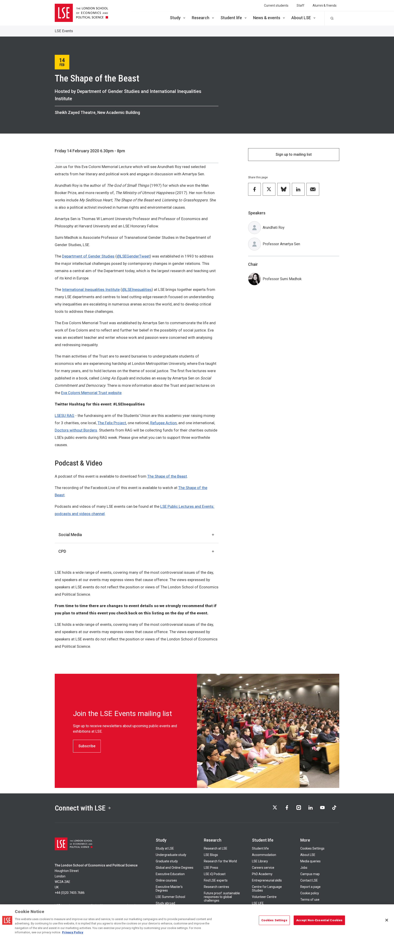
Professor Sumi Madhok (282, 279)
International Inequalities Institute (91, 289)
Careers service (263, 867)
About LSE (301, 17)
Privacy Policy (72, 932)
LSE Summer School (170, 897)
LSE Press (211, 867)
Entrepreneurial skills (267, 880)
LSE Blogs (211, 855)
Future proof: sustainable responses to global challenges (222, 896)
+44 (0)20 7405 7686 (70, 893)
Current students (276, 5)
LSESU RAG (64, 415)
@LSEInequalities (137, 289)
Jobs (303, 867)
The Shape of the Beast (167, 476)
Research (200, 17)
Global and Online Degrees (174, 867)
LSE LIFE (258, 903)
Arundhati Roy (274, 227)
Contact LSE (309, 880)
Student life (231, 17)
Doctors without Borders (76, 430)
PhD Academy (262, 874)
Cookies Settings (312, 848)
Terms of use (309, 899)
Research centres (216, 887)
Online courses (166, 880)
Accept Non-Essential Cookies (319, 920)
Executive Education (170, 874)
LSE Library (260, 861)
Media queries (310, 861)
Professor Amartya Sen (281, 244)
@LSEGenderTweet (133, 256)
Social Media (70, 534)
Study (175, 17)
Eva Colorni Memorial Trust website (91, 392)
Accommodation (264, 855)
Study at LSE (165, 848)
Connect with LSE (80, 808)
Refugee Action (163, 423)
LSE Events (64, 31)
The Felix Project (112, 423)
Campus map (310, 874)
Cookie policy (309, 893)
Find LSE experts (216, 880)
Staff (300, 5)
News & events (266, 17)
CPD (62, 551)
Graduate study (167, 861)
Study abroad (165, 903)
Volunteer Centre (264, 897)
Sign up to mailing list (294, 154)
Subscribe (86, 746)
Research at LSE (215, 848)
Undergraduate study (171, 855)
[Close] (387, 920)
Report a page (310, 887)
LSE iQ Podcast (215, 874)
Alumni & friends (325, 5)
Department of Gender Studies (88, 256)
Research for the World (220, 861)
